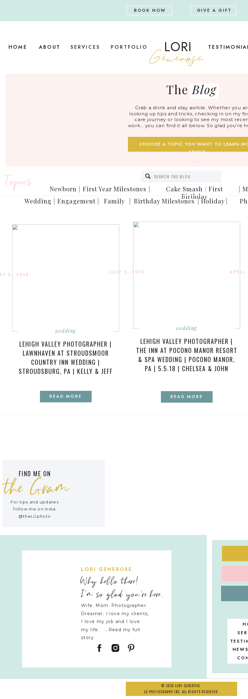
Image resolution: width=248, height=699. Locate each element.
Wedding (65, 331)
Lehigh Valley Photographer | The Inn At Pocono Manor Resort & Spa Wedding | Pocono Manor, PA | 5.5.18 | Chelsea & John (186, 355)
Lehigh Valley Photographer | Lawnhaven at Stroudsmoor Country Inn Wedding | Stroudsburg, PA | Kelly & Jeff (66, 357)
